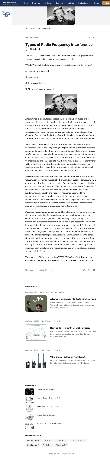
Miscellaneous (61, 440)
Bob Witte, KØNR (31, 292)
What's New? (61, 445)
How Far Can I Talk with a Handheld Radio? (70, 328)
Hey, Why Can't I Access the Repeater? (50, 423)
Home (26, 3)
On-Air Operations (44, 28)
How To (48, 440)
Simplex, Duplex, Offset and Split (48, 398)
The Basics (57, 321)
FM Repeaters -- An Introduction (48, 406)
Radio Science (33, 445)
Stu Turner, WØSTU (32, 37)
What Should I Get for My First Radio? (67, 357)
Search (96, 3)
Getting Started (83, 3)
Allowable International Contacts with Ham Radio (73, 299)
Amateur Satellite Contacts (46, 415)
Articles (71, 3)
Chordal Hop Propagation (45, 389)
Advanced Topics (34, 440)
